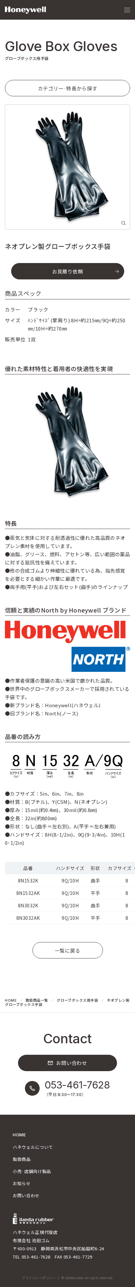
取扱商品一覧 (37, 1000)
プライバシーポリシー (39, 1277)
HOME (11, 1000)
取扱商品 (22, 1159)
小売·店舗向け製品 (32, 1171)
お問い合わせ (26, 1195)
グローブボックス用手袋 (77, 1000)
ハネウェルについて (33, 1147)
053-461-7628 (36, 1257)
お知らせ (22, 1183)
